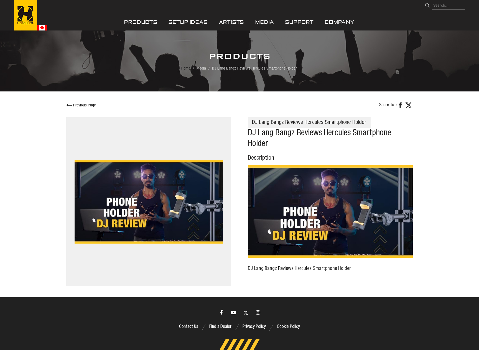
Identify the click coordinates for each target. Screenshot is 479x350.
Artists (231, 22)
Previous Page (84, 105)
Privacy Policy (254, 327)
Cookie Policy (288, 327)
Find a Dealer (220, 327)
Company (340, 22)
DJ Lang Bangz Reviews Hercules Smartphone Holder (299, 268)
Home (185, 69)
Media (264, 22)
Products (140, 22)
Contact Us (188, 327)
